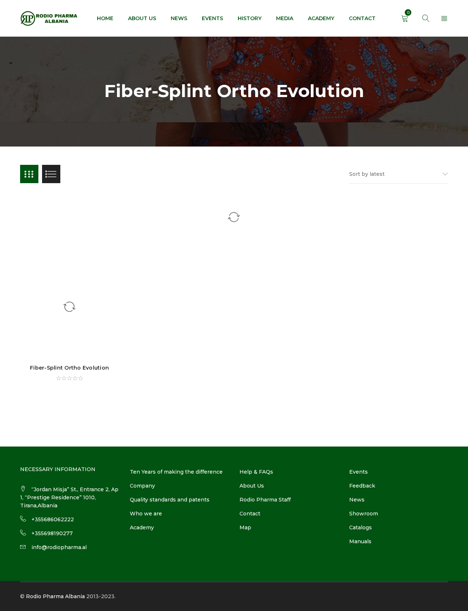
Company (142, 485)
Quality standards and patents (170, 499)
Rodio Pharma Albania (55, 596)
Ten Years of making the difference (176, 472)
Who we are (146, 513)
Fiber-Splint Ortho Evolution (69, 367)
